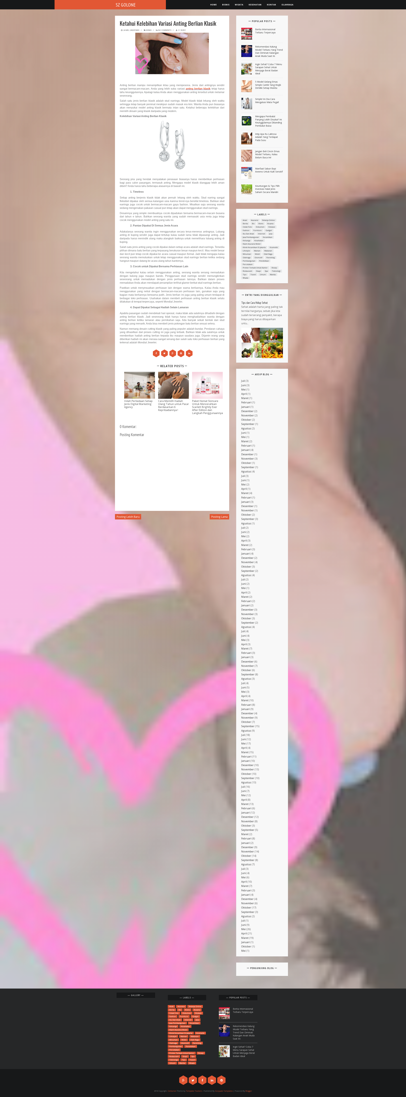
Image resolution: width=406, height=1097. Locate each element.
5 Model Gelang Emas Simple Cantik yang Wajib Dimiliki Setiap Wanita (268, 84)
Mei (243, 389)
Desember (247, 411)
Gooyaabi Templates (224, 1091)
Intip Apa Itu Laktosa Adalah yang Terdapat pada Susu (266, 137)
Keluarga (246, 240)
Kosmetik (274, 247)
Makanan (268, 250)
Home (213, 4)
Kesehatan (258, 240)
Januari (245, 407)
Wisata (239, 4)
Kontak (271, 4)
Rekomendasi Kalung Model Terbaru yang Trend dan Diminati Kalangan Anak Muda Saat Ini (269, 51)
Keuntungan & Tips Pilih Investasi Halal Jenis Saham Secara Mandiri (267, 189)
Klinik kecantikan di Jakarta (254, 247)
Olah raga (268, 254)
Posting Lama (219, 516)
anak (245, 220)
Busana (270, 223)
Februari (246, 402)
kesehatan (255, 4)
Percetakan (247, 264)
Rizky (183, 30)
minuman (247, 254)
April (244, 394)
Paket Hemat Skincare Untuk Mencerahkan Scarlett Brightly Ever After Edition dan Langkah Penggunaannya (207, 407)
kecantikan (267, 237)
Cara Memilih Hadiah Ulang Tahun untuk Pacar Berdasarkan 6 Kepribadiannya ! (173, 405)
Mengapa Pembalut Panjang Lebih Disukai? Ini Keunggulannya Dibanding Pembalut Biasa (268, 121)
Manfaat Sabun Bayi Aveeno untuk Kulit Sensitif (269, 170)
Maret (245, 398)
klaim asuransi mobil (251, 244)
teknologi (276, 271)
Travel (253, 274)
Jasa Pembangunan (251, 237)
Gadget (269, 230)
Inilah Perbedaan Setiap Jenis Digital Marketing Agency (138, 404)
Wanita (273, 274)
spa (266, 271)
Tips (244, 274)
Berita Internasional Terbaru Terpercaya (265, 31)
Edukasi (271, 227)
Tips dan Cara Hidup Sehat (254, 303)
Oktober (246, 419)
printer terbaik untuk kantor (255, 267)
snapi (258, 271)
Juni (243, 385)
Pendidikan (264, 261)
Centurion (172, 1091)
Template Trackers (194, 1091)
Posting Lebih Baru (128, 516)
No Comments (164, 30)
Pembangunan (249, 261)
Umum (263, 274)
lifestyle (246, 250)
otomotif (258, 257)
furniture (257, 230)
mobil (257, 254)
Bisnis (225, 4)
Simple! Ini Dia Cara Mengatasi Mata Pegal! (267, 101)
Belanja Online (268, 220)
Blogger (249, 1091)
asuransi (254, 220)
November (247, 415)
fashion (246, 230)
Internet (261, 233)
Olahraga (287, 4)
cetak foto (247, 227)
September (247, 424)
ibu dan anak (248, 233)
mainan (257, 250)
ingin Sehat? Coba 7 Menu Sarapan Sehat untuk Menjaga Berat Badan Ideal (268, 69)
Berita (245, 223)
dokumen (260, 227)
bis (253, 223)
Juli (243, 381)
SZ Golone (126, 5)
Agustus (246, 428)
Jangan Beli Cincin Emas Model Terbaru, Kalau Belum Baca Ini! (267, 154)
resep (274, 267)
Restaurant (247, 271)
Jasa (270, 233)
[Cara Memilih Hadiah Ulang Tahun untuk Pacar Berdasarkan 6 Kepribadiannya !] (173, 384)
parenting (270, 257)
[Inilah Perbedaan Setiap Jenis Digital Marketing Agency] (139, 384)
